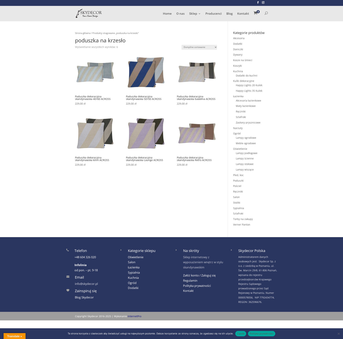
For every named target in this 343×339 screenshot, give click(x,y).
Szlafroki (241, 117)
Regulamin (190, 281)
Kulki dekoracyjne (243, 81)
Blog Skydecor (84, 297)
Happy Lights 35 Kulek (249, 90)
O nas (180, 14)
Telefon (80, 250)
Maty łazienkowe (246, 106)
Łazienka (238, 96)
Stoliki (236, 202)
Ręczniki (241, 111)
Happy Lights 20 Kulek (249, 85)
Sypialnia (238, 208)
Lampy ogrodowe (246, 137)
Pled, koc (238, 175)
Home (167, 14)
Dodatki (237, 43)
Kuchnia (238, 71)
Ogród (237, 133)
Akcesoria (239, 38)
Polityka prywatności (197, 286)
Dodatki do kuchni (246, 75)
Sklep (193, 14)
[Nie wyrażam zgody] (338, 333)
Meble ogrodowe (246, 143)
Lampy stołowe (244, 164)
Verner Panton (241, 224)
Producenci (213, 14)
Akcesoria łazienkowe (248, 100)
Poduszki (238, 180)
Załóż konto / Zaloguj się (199, 275)
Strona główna (82, 33)
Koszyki (237, 65)
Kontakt (243, 14)
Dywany (237, 54)
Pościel (237, 186)
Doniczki (238, 49)
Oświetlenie (240, 148)
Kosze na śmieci (242, 60)
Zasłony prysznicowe (248, 122)
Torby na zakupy (243, 219)
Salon (236, 197)
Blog (229, 14)
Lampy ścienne (245, 158)
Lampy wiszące (245, 169)
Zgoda (240, 333)
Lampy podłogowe (246, 153)
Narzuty (238, 128)
